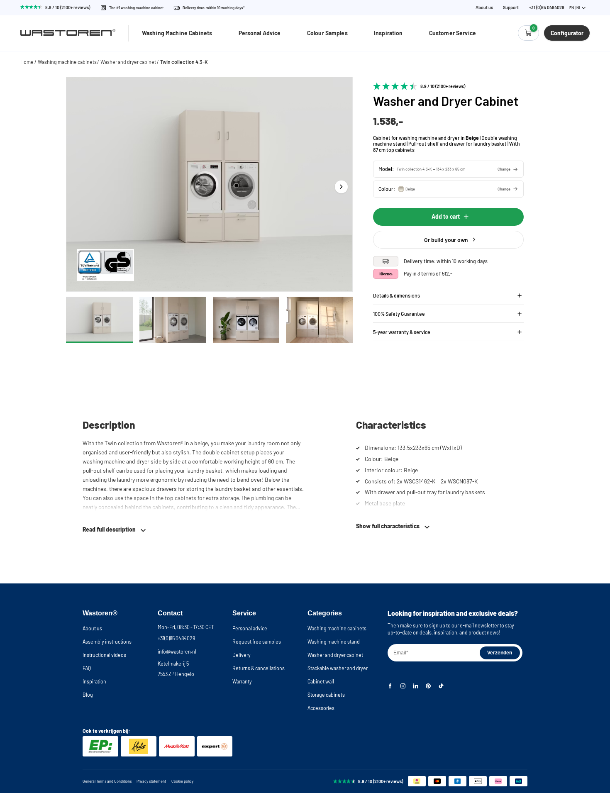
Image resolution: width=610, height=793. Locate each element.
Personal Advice (260, 33)
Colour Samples (327, 33)
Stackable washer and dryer (337, 668)
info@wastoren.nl (177, 651)
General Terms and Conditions (107, 781)
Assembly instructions (107, 641)
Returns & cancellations (258, 668)
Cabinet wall (320, 681)
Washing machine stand (333, 641)
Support (511, 7)
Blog (88, 695)
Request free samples (256, 641)
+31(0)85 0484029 (176, 638)
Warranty (242, 681)
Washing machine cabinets (67, 62)
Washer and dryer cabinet (128, 62)
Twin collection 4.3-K (184, 62)
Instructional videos (104, 655)
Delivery (241, 655)
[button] (448, 169)
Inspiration (388, 33)
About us (484, 7)
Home (27, 62)
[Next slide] (341, 187)
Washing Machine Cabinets (177, 33)
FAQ (87, 668)
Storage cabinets (326, 695)
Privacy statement (151, 781)
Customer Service (452, 33)
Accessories (320, 708)
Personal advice (249, 628)
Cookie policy (182, 781)
